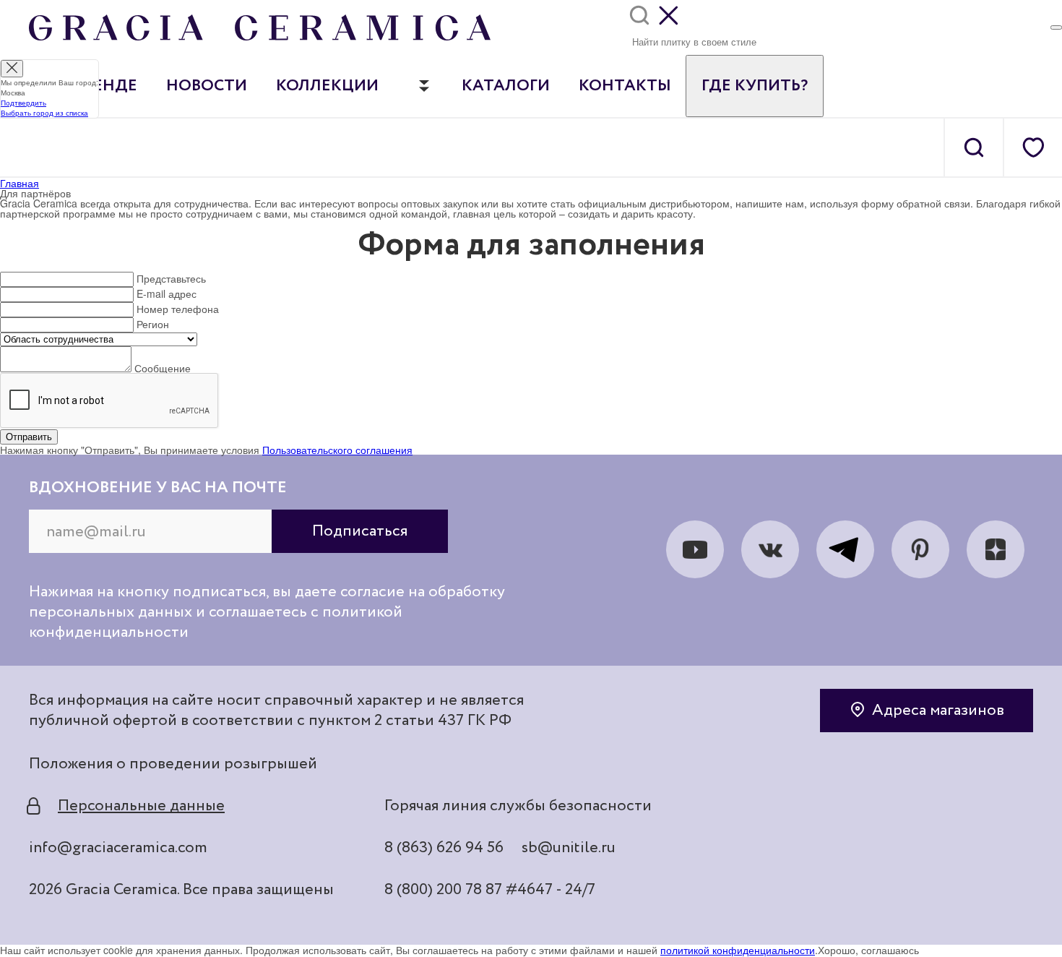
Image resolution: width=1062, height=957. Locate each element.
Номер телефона (178, 308)
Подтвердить (23, 103)
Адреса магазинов (938, 710)
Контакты (625, 86)
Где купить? (754, 86)
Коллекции (327, 86)
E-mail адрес (167, 293)
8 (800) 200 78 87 (443, 890)
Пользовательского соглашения (337, 449)
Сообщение (162, 368)
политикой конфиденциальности (737, 950)
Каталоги (506, 86)
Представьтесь (171, 278)
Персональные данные (141, 806)
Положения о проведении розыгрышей (173, 764)
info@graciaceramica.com (118, 848)
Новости (206, 86)
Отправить (29, 437)
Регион (153, 324)
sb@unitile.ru (569, 848)
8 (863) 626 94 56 (444, 848)
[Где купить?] (1056, 27)
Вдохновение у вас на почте (158, 488)
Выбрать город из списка (44, 113)
